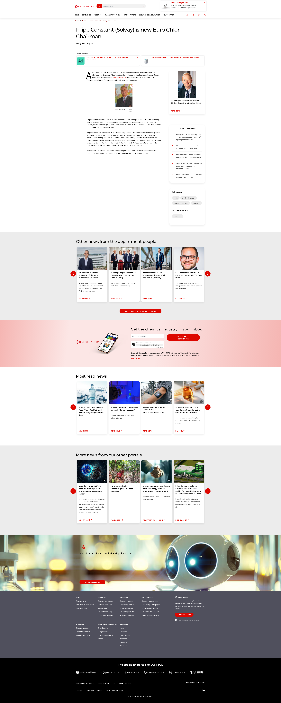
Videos (100, 639)
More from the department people (140, 311)
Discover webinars (82, 628)
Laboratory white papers (151, 604)
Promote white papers (150, 612)
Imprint (79, 690)
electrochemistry (119, 77)
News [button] (77, 15)
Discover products (126, 601)
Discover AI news (92, 582)
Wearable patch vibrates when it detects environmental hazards (188, 155)
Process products (126, 608)
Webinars (123, 642)
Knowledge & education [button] (149, 15)
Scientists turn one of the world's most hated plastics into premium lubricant (189, 166)
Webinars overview (83, 635)
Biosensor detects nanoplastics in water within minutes (189, 176)
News (122, 628)
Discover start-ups (105, 604)
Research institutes (105, 635)
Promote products (127, 612)
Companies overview (105, 615)
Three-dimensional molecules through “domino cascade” (187, 147)
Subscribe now (184, 615)
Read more (135, 358)
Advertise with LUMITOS (85, 683)
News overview (81, 608)
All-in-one (124, 646)
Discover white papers (150, 601)
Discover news (81, 601)
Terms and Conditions (94, 690)
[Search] (143, 6)
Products (123, 631)
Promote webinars (83, 631)
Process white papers (150, 608)
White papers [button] (130, 15)
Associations (102, 608)
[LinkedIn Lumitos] (203, 690)
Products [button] (98, 15)
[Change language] (198, 15)
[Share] (192, 15)
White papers (125, 635)
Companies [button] (86, 15)
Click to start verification (149, 345)
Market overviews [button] (113, 15)
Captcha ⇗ (158, 347)
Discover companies (105, 601)
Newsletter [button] (168, 15)
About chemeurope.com (122, 683)
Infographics (103, 631)
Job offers (123, 639)
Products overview (127, 615)
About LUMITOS (104, 683)
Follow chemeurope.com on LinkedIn (188, 620)
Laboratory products (127, 604)
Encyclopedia (103, 628)
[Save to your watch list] (186, 15)
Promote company (105, 612)
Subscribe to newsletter (183, 337)
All (99, 6)
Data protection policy (114, 690)
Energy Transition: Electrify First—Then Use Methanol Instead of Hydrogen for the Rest (188, 137)
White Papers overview (150, 615)
